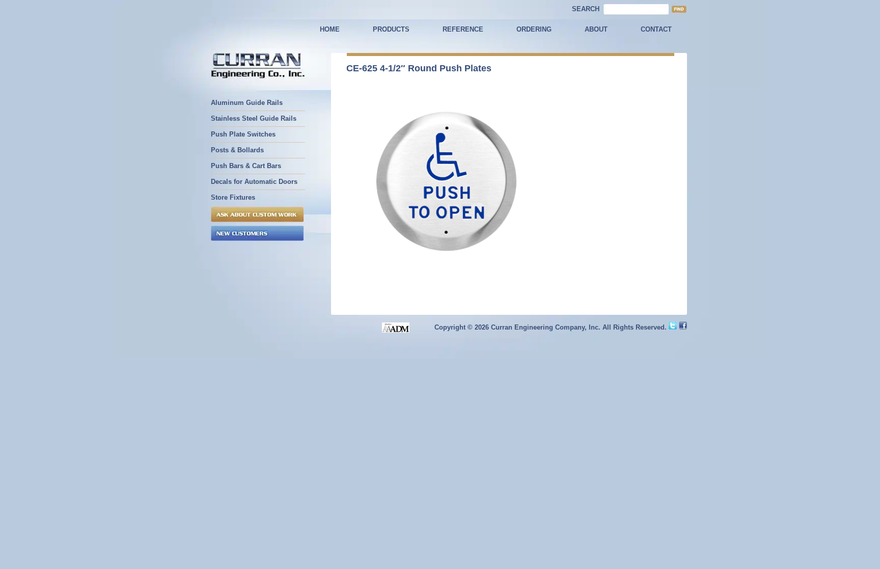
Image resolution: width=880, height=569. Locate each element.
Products (391, 29)
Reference (463, 29)
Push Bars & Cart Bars (246, 166)
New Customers (257, 233)
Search (585, 9)
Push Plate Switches (243, 134)
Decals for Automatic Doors (254, 181)
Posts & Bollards (237, 150)
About (596, 29)
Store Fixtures (233, 197)
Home (330, 29)
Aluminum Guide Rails (247, 102)
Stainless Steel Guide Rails (253, 118)
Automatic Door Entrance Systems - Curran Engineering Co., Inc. (258, 66)
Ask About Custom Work (257, 214)
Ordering (534, 29)
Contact (656, 29)
